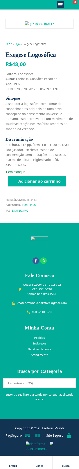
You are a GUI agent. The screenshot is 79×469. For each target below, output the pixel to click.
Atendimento (39, 355)
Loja (17, 44)
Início (8, 44)
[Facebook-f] (35, 260)
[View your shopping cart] (70, 4)
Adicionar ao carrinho (39, 181)
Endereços (39, 343)
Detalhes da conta (39, 349)
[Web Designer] (50, 446)
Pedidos (39, 338)
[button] (60, 4)
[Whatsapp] (43, 260)
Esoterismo (30, 205)
